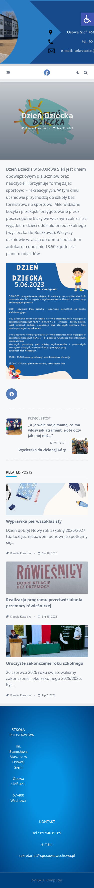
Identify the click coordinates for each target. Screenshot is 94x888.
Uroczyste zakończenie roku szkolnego (44, 663)
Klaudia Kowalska (36, 128)
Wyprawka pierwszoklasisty (34, 521)
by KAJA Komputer (47, 880)
